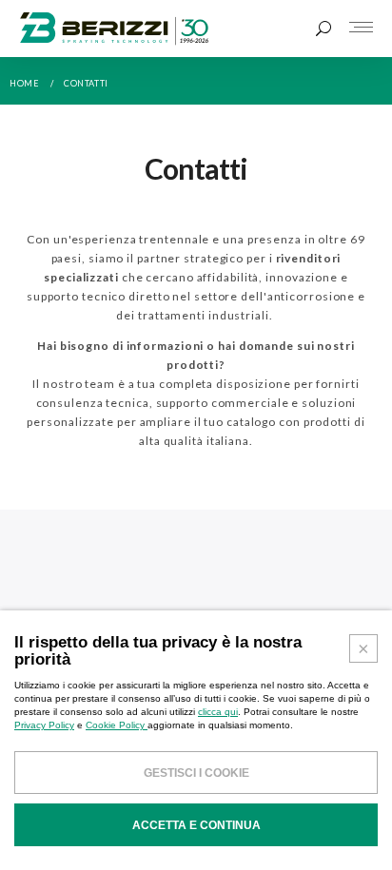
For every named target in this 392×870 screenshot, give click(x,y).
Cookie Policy (116, 725)
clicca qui (218, 711)
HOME (24, 83)
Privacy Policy (44, 725)
